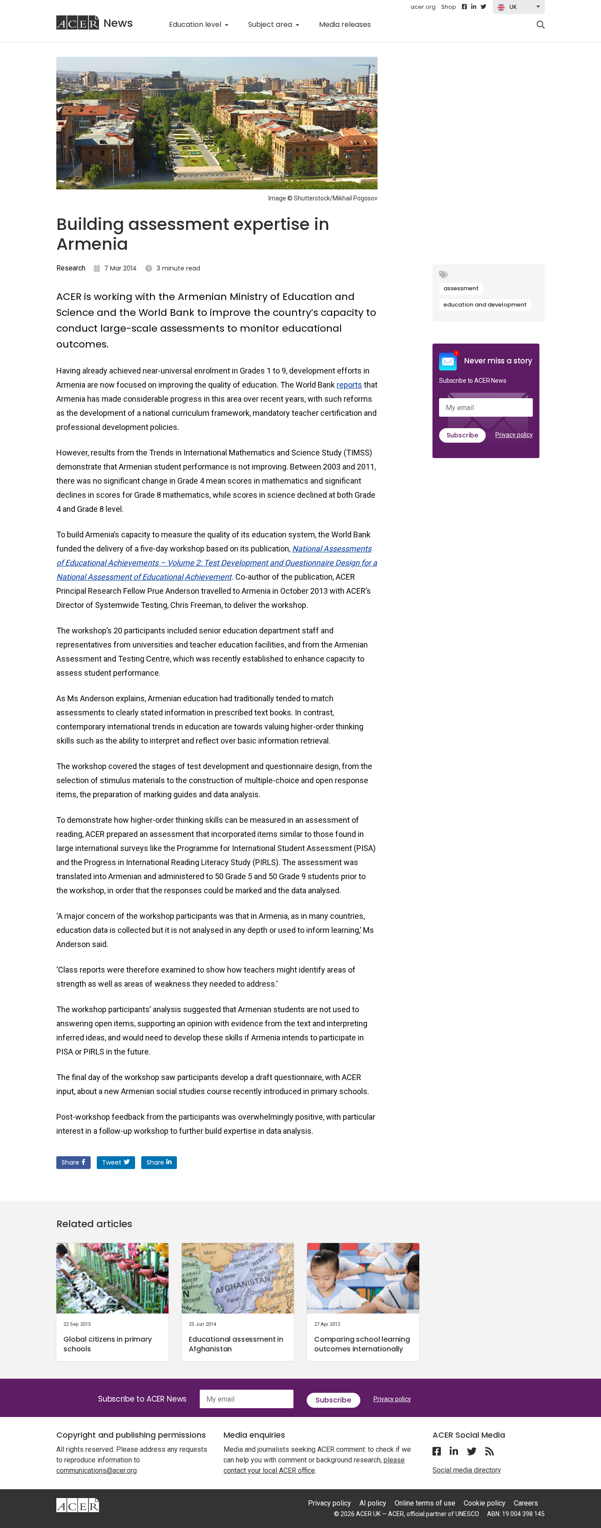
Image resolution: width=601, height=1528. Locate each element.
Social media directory (466, 1470)
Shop (448, 7)
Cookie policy (485, 1503)
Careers (526, 1503)
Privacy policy (514, 434)
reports (349, 384)
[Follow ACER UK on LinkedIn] (473, 7)
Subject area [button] (271, 24)
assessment (461, 288)
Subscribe (462, 435)
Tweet (111, 1162)
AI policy (372, 1503)
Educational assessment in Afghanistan (236, 1344)
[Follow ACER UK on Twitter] (483, 7)
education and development (485, 304)
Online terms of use (425, 1503)
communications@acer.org (96, 1470)
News (118, 23)
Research (70, 268)
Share (70, 1162)
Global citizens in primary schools (107, 1344)
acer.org (423, 7)
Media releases (350, 24)
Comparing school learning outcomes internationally (362, 1344)
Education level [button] (196, 24)
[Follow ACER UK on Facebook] (464, 7)
